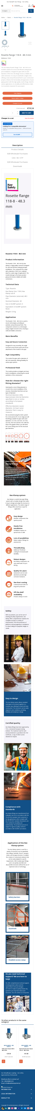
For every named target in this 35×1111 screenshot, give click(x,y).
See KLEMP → (18, 134)
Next (5, 50)
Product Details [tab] (17, 149)
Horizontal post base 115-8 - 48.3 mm (26, 1049)
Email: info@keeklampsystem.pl (10, 1083)
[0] (33, 6)
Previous (5, 20)
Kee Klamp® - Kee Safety (9, 1046)
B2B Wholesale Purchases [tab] (17, 154)
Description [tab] (17, 145)
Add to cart (26, 113)
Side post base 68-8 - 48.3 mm (8, 1049)
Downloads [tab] (17, 166)
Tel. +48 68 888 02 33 (7, 1081)
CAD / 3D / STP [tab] (17, 158)
